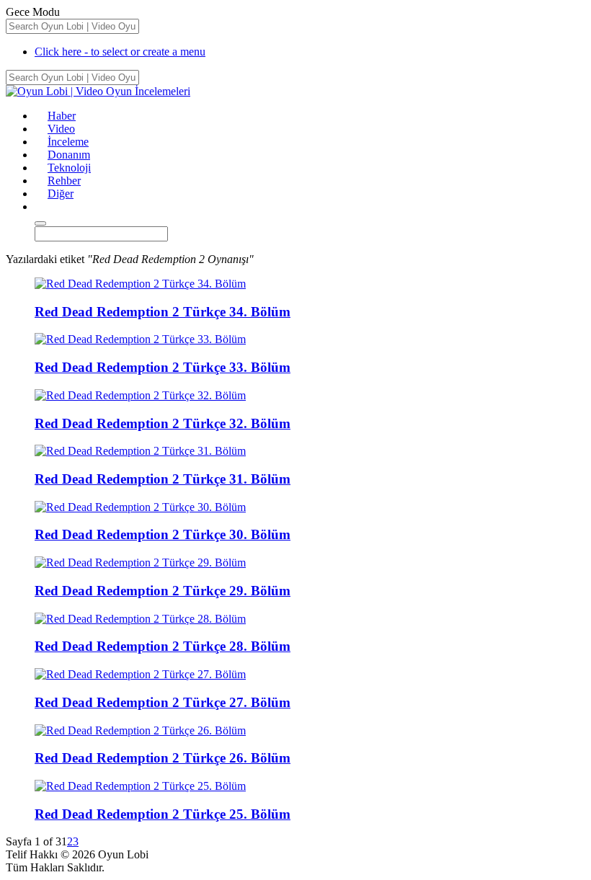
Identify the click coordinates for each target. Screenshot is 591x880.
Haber (62, 116)
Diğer (61, 193)
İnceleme (68, 141)
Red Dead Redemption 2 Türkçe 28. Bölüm (162, 646)
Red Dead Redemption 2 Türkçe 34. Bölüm (162, 311)
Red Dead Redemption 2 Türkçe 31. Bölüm (162, 478)
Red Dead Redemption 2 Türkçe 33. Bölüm (162, 367)
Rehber (64, 180)
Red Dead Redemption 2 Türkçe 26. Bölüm (162, 757)
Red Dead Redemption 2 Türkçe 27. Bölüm (162, 702)
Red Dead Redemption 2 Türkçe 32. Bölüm (162, 423)
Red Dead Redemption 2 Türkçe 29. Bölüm (162, 590)
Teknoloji (69, 167)
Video (61, 129)
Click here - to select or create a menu (120, 51)
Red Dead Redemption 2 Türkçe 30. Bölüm (162, 534)
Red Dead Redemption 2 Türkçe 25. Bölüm (162, 814)
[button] (41, 206)
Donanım (69, 154)
